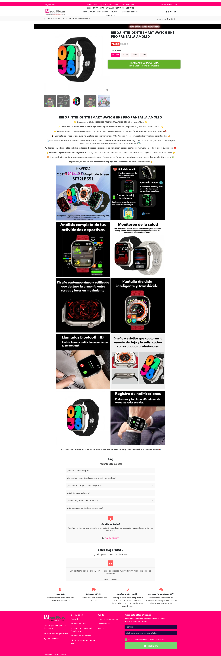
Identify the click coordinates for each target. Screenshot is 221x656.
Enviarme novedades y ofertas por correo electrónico (146, 639)
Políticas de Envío (79, 623)
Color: (116, 50)
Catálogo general (130, 11)
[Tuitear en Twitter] (169, 19)
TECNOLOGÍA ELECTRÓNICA (96, 11)
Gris (144, 54)
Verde (135, 54)
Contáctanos (104, 623)
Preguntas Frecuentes (108, 619)
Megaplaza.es (62, 655)
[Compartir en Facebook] (167, 19)
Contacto (110, 15)
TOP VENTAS (98, 8)
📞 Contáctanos (110, 538)
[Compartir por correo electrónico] (176, 19)
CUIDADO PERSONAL (115, 8)
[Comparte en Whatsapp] (174, 19)
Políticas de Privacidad (81, 635)
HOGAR (115, 11)
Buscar (101, 628)
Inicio (89, 8)
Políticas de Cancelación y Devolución (83, 629)
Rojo (125, 54)
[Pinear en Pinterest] (172, 19)
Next (107, 59)
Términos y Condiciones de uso (83, 641)
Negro (115, 54)
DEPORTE (130, 8)
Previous (46, 59)
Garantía (75, 619)
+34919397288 (51, 638)
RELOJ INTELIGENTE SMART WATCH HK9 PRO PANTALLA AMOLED (69, 19)
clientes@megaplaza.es (56, 633)
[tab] (110, 470)
